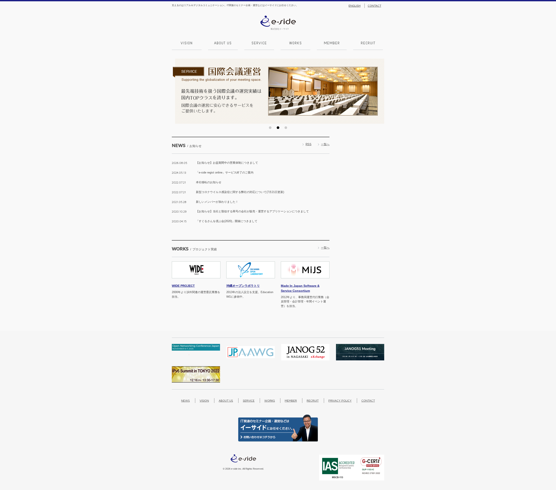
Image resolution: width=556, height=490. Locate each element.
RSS (308, 144)
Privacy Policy (340, 400)
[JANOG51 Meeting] (360, 359)
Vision (187, 43)
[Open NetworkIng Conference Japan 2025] (196, 354)
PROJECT (183, 285)
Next (379, 91)
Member (332, 43)
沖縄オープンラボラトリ (243, 285)
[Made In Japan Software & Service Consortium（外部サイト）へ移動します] (305, 280)
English (355, 5)
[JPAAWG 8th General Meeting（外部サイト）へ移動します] (251, 359)
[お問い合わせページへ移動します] (278, 440)
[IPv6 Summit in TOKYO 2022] (196, 381)
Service (259, 43)
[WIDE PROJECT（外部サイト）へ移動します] (196, 280)
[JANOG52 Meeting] (305, 359)
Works (295, 43)
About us (223, 43)
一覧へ (325, 144)
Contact (374, 5)
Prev (176, 91)
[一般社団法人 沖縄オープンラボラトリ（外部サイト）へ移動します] (250, 280)
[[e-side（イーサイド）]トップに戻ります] (278, 29)
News (185, 400)
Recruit (368, 43)
